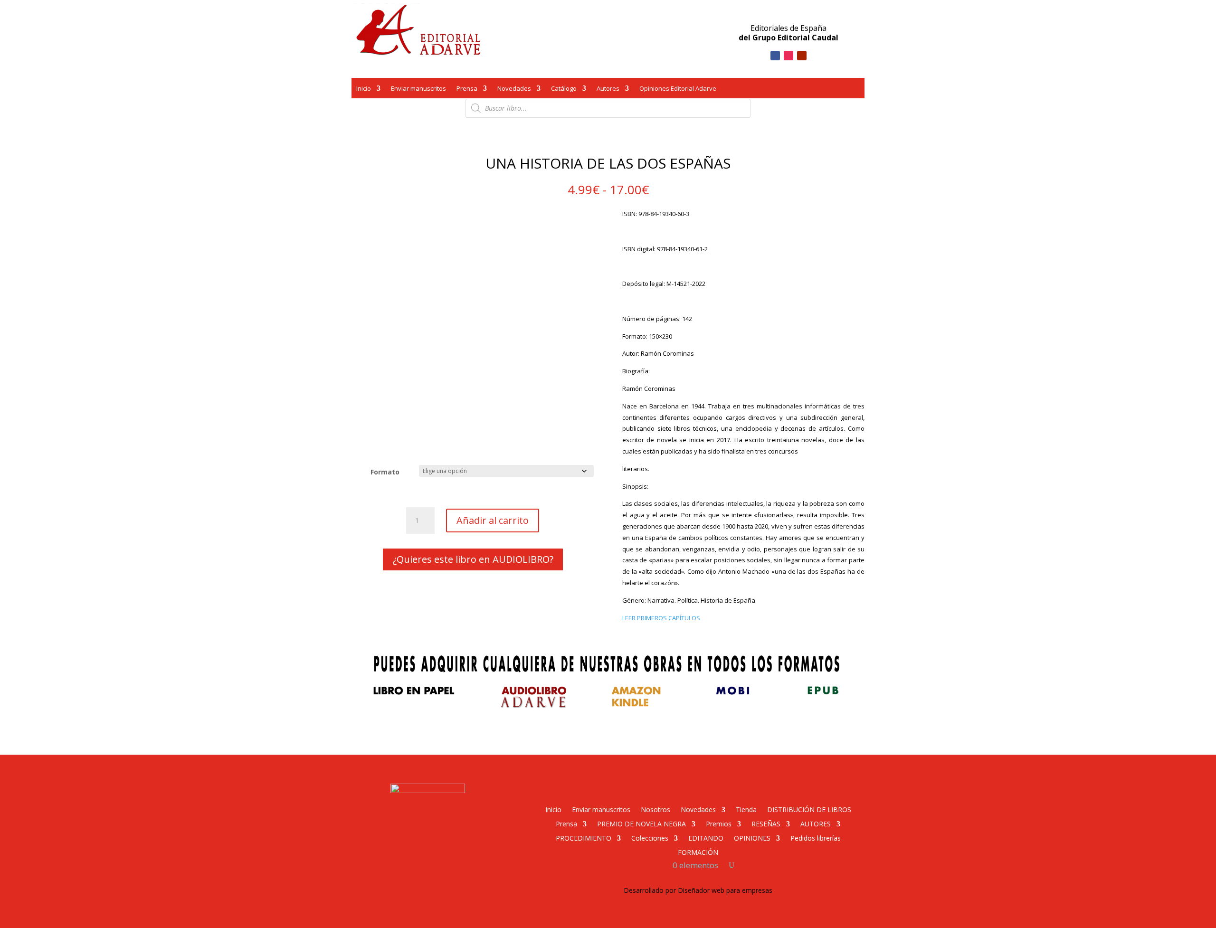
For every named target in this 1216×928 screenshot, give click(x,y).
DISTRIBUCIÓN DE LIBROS (809, 809)
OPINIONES (752, 837)
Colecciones (649, 837)
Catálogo (564, 89)
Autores (608, 89)
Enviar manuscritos (418, 89)
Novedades (514, 89)
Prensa (466, 89)
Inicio (363, 89)
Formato (384, 471)
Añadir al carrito (492, 520)
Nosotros (655, 809)
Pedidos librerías (815, 837)
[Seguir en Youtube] (802, 55)
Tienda (746, 809)
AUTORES (815, 823)
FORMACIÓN (698, 852)
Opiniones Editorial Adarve (677, 89)
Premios (719, 823)
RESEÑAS (765, 823)
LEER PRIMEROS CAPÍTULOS (661, 618)
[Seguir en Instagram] (788, 55)
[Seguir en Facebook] (775, 55)
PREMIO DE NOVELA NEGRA (641, 823)
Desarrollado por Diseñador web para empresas (698, 890)
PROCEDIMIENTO (583, 837)
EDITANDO (705, 837)
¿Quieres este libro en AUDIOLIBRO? (472, 559)
